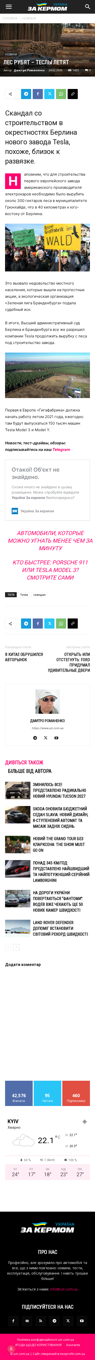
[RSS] (41, 1321)
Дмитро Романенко (29, 70)
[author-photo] (47, 713)
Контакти (73, 1345)
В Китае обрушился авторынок (24, 657)
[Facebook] (38, 94)
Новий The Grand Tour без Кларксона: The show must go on (59, 844)
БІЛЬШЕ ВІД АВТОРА (29, 771)
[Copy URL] (73, 94)
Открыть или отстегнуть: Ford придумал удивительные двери (69, 662)
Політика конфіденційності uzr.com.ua (45, 1340)
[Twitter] (49, 94)
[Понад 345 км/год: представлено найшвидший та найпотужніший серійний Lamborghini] (17, 869)
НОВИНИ (29, 18)
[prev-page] (8, 947)
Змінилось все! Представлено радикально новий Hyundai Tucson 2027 (59, 790)
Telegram (61, 449)
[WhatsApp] (61, 94)
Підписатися (76, 1083)
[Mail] (27, 1321)
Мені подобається (19, 1084)
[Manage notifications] (11, 1349)
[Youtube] (58, 738)
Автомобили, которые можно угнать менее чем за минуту (50, 540)
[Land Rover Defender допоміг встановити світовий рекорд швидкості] (17, 928)
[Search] (88, 7)
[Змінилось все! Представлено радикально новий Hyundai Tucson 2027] (17, 790)
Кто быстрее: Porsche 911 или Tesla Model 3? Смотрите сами (50, 570)
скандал (39, 594)
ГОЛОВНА (10, 18)
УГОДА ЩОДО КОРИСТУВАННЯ (38, 1345)
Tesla (24, 594)
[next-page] (16, 947)
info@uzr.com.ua (64, 1289)
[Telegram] (26, 94)
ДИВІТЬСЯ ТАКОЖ (24, 762)
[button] (9, 7)
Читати (47, 1083)
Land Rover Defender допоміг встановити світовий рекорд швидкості (60, 928)
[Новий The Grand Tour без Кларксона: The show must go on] (17, 844)
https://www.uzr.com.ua (47, 728)
